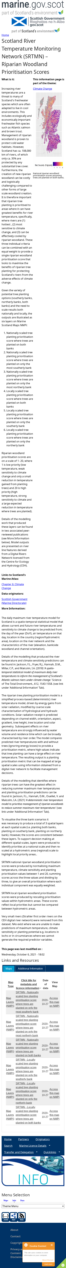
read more (48, 1264)
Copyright (16, 1243)
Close (52, 1245)
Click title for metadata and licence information (27, 984)
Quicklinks (48, 1152)
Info (15, 1200)
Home (5, 35)
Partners (23, 1139)
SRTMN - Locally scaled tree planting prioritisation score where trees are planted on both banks (28, 1115)
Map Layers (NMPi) (10, 1002)
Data (22, 1200)
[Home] (33, 8)
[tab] (9, 969)
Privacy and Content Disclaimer (17, 1253)
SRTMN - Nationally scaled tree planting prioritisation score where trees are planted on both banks (28, 1047)
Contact (15, 1236)
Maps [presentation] (9, 968)
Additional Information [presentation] (30, 968)
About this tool (47, 1260)
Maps (6, 1200)
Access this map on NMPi (54, 1002)
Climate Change (42, 88)
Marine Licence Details (31, 1146)
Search (8, 1145)
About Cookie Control (26, 1245)
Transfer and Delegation (18, 1152)
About (14, 1230)
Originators (43, 1139)
